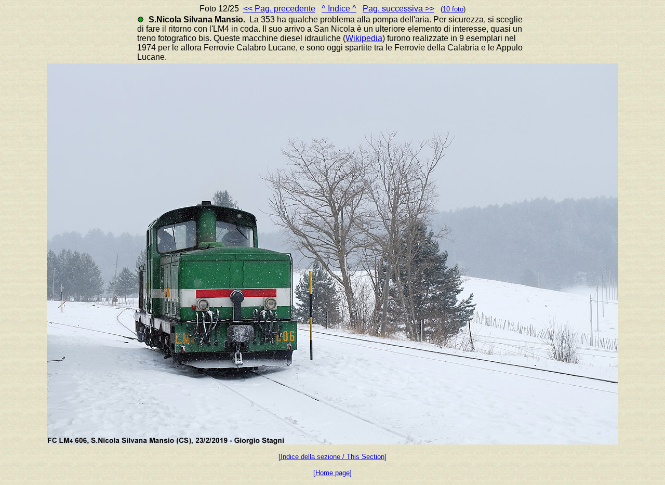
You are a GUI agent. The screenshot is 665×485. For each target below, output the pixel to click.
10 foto (453, 9)
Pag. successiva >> (398, 8)
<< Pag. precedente (279, 8)
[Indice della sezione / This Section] (332, 457)
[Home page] (332, 473)
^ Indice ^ (339, 8)
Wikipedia (363, 38)
